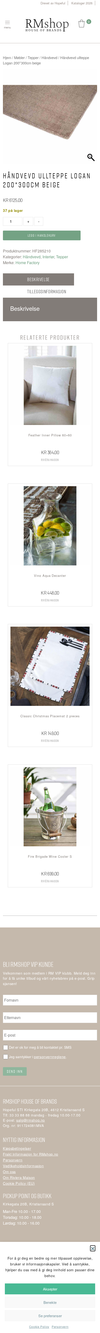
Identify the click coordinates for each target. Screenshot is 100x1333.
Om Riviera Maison (19, 1177)
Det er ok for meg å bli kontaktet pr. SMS (40, 1047)
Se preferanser (50, 1315)
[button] (92, 1248)
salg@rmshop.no (30, 1120)
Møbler (19, 57)
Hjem (7, 57)
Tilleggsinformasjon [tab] (46, 291)
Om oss (9, 1171)
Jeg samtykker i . (38, 1056)
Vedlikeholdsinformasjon (23, 1165)
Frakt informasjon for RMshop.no (30, 1154)
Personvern (60, 1326)
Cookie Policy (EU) (19, 1183)
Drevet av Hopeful (53, 3)
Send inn (15, 1071)
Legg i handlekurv (42, 235)
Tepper (33, 57)
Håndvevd (49, 57)
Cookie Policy (39, 1326)
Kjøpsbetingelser (17, 1148)
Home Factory (28, 262)
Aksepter (50, 1288)
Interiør (48, 257)
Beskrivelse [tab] (38, 279)
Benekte (50, 1302)
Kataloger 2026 (81, 3)
